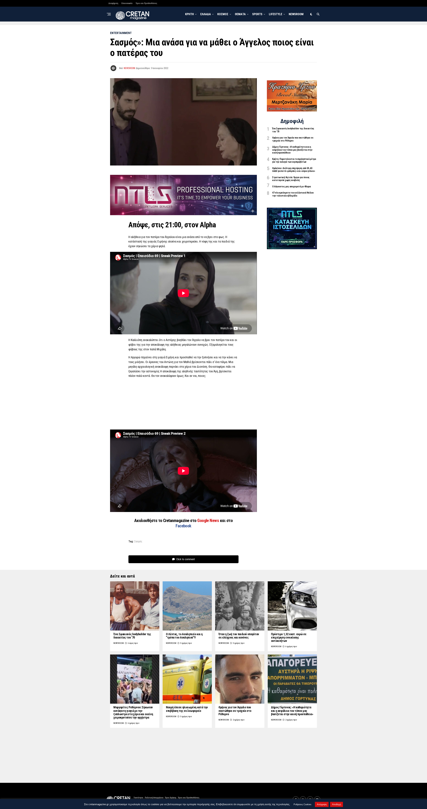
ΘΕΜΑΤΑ (240, 14)
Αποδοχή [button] (336, 804)
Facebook (183, 525)
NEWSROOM (296, 14)
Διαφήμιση (113, 3)
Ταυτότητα (138, 797)
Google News (208, 520)
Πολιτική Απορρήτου (154, 797)
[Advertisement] (183, 405)
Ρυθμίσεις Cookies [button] (302, 804)
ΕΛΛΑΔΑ (205, 14)
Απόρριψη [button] (322, 804)
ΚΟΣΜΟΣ (222, 14)
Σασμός (138, 541)
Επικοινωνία (126, 3)
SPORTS (257, 14)
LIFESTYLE (275, 14)
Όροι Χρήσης (170, 797)
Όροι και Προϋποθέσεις (146, 3)
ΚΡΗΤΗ (189, 14)
